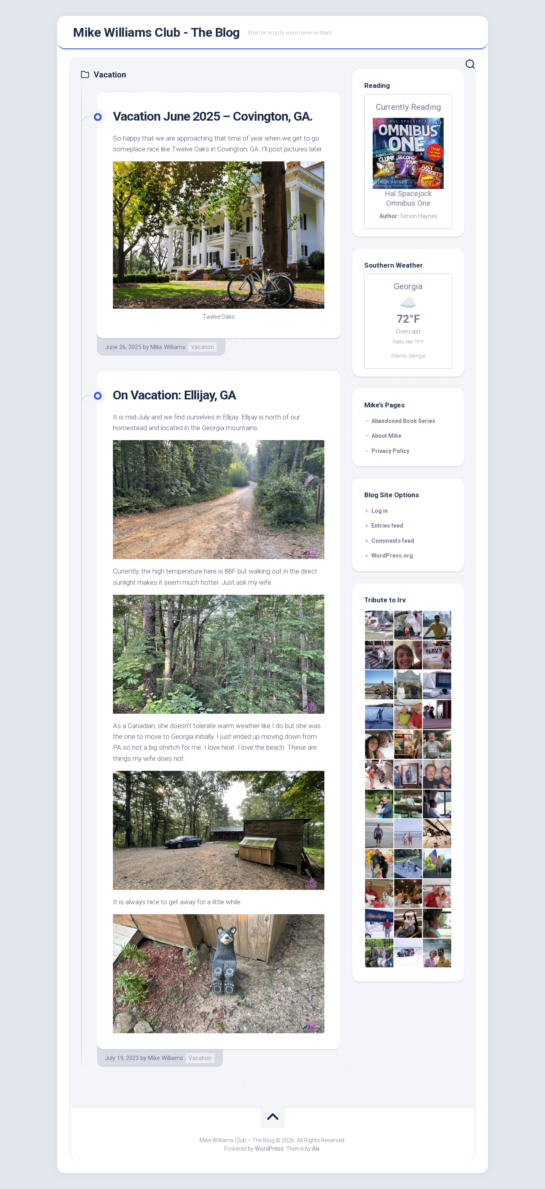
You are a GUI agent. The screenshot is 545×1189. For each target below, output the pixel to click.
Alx (316, 1148)
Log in (379, 511)
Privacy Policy (390, 451)
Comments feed (392, 541)
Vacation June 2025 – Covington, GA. (213, 116)
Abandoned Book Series (403, 421)
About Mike (386, 436)
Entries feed (387, 525)
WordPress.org (392, 555)
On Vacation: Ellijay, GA (174, 395)
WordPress (269, 1148)
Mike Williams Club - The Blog (156, 32)
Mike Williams (168, 347)
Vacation (202, 347)
